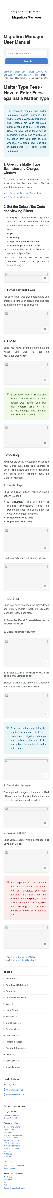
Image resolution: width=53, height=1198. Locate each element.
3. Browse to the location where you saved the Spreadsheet (26, 674)
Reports (7, 1151)
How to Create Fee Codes (23, 956)
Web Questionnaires (12, 1145)
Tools (6, 1182)
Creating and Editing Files (14, 1126)
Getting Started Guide (12, 1118)
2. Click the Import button (19, 632)
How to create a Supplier (22, 959)
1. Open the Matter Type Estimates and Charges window (22, 168)
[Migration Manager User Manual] (25, 11)
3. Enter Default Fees (19, 290)
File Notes (8, 1132)
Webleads (8, 1153)
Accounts (34, 74)
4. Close (10, 341)
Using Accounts (10, 1168)
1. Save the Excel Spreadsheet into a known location (26, 622)
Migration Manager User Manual (19, 71)
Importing (11, 598)
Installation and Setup (12, 1115)
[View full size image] (26, 277)
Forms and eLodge (11, 1148)
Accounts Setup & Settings (14, 1165)
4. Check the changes (17, 785)
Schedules (22, 74)
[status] (26, 131)
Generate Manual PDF (15, 1094)
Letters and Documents (13, 1135)
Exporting (11, 455)
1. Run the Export (14, 485)
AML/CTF (7, 1156)
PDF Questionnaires (12, 1143)
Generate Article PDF (14, 1089)
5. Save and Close (15, 833)
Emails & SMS (9, 1129)
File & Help (8, 1177)
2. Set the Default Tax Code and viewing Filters (24, 208)
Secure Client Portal (12, 1140)
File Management (11, 1137)
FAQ (5, 1185)
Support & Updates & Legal (14, 1188)
